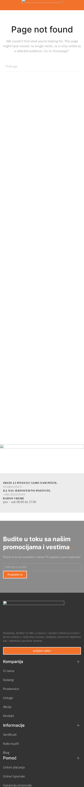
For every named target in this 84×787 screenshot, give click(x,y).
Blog (6, 752)
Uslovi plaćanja (14, 767)
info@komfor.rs (12, 486)
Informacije (14, 725)
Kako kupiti (11, 743)
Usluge (8, 698)
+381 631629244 (14, 494)
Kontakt (8, 716)
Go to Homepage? (57, 51)
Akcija (7, 707)
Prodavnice (11, 689)
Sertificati (10, 734)
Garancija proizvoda (17, 785)
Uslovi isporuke (14, 776)
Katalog (8, 680)
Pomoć (10, 758)
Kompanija (13, 661)
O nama (8, 671)
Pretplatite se (15, 574)
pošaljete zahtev (42, 650)
